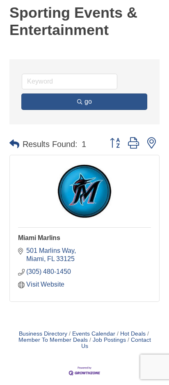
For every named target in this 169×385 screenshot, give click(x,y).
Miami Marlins (39, 237)
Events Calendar (93, 334)
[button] (14, 144)
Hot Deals (133, 334)
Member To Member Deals (53, 340)
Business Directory (43, 334)
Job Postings (109, 340)
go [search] (88, 101)
